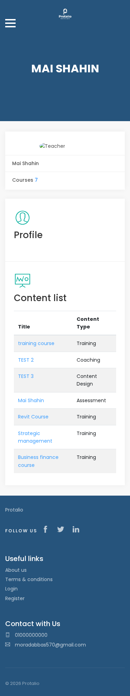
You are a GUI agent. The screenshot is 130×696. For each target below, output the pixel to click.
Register (15, 598)
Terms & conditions (29, 579)
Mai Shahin (31, 400)
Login (11, 588)
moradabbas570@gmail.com (50, 644)
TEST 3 (26, 376)
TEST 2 (26, 359)
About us (16, 570)
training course (36, 343)
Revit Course (33, 416)
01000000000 (30, 635)
